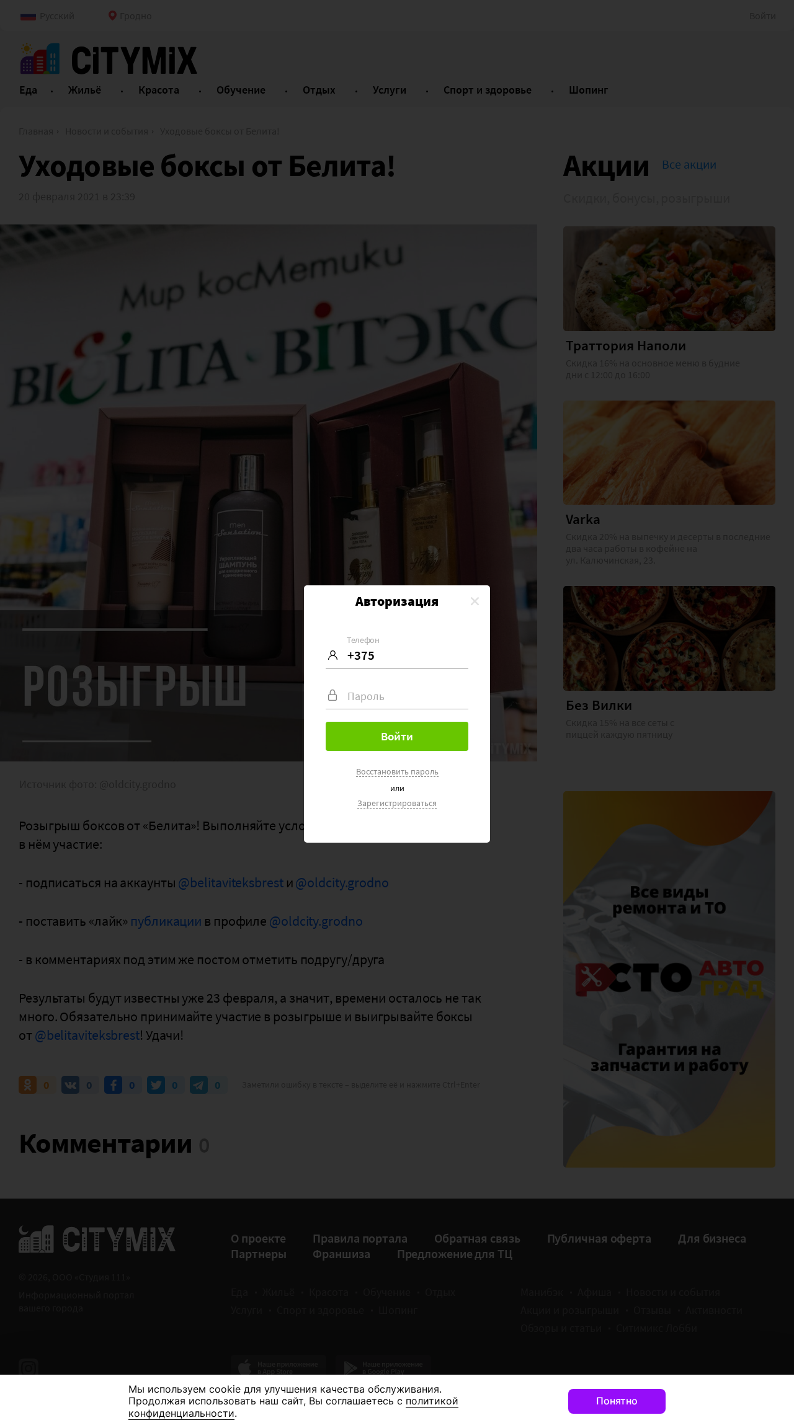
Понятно (617, 1401)
